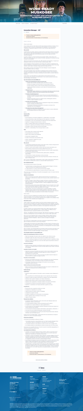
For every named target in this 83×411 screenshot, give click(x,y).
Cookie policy (44, 370)
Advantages (32, 378)
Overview (44, 390)
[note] (41, 196)
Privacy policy (39, 370)
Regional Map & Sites (34, 384)
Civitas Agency (13, 399)
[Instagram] (15, 391)
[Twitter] (12, 391)
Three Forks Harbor (34, 379)
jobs (18, 23)
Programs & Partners (46, 380)
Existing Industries (34, 385)
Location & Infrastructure (33, 388)
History (44, 391)
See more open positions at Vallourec (41, 359)
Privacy (10, 397)
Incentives (32, 389)
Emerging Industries (34, 386)
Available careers (46, 381)
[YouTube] (14, 391)
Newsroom (44, 393)
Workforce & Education (45, 379)
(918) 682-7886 (12, 388)
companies (25, 23)
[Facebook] (10, 391)
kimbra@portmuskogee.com (64, 383)
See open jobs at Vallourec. (30, 36)
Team (43, 392)
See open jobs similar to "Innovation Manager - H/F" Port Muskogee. (37, 37)
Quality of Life (45, 386)
